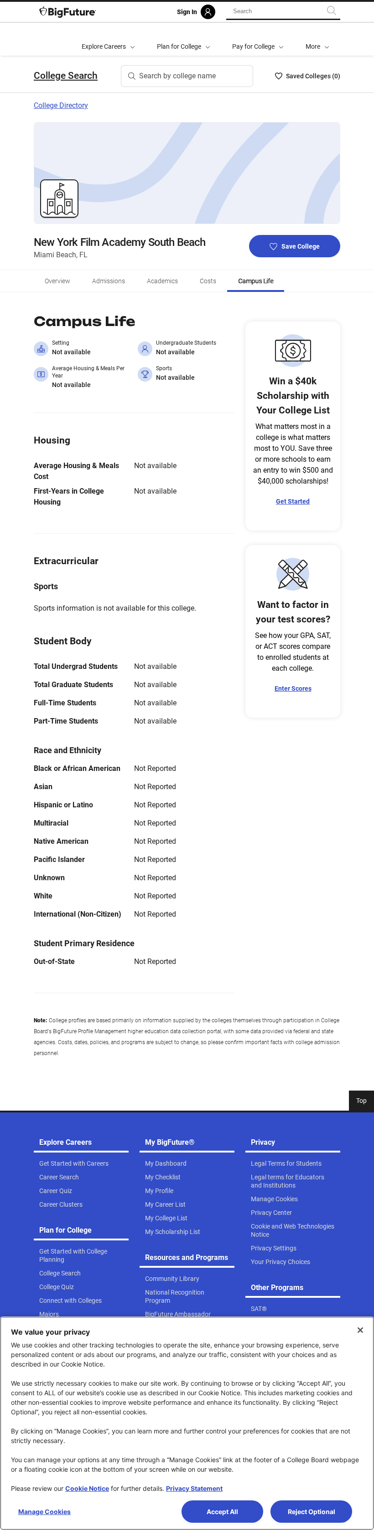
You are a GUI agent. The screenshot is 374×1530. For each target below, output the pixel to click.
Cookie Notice (87, 1488)
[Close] (360, 1330)
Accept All (222, 1511)
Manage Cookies (44, 1511)
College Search (66, 75)
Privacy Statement (194, 1488)
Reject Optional (311, 1511)
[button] (317, 39)
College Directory (61, 105)
